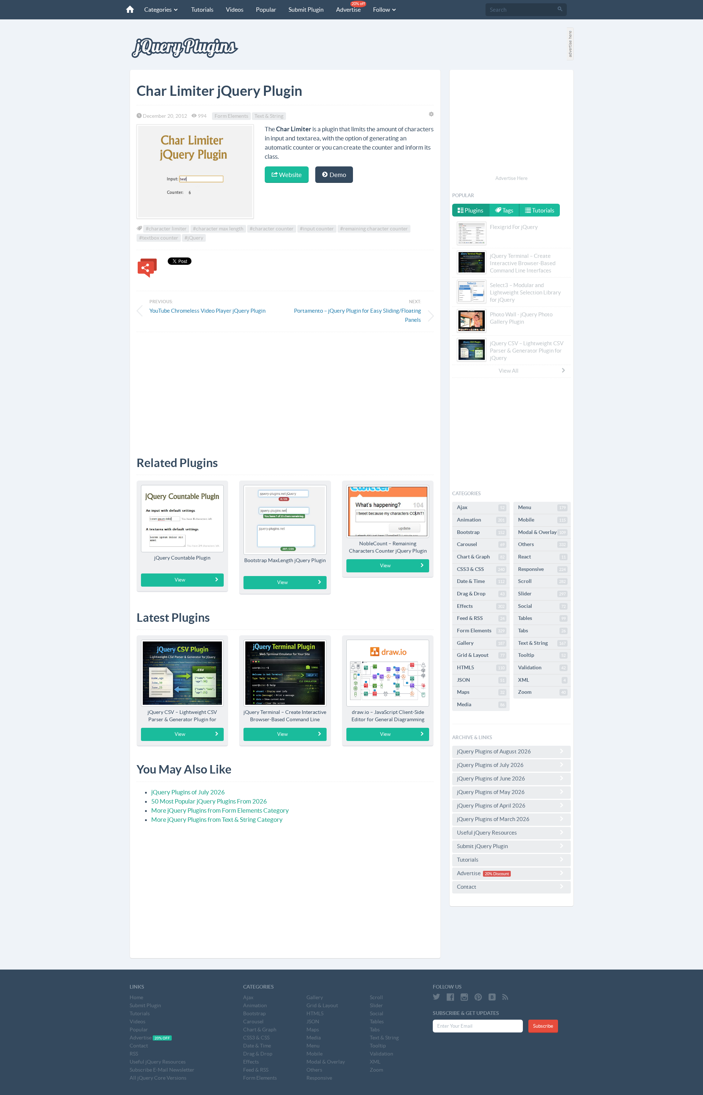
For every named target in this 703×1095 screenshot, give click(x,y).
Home (136, 997)
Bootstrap (481, 532)
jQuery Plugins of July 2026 (188, 792)
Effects (481, 606)
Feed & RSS (481, 618)
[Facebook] (450, 997)
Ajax (481, 507)
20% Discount (497, 874)
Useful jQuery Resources (487, 832)
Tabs (542, 630)
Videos (234, 9)
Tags (507, 210)
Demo (337, 174)
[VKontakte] (492, 997)
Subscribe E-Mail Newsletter (162, 1070)
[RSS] (505, 997)
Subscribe (543, 1026)
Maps (481, 692)
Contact (466, 887)
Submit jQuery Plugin (482, 846)
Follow (382, 9)
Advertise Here (511, 178)
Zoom (542, 692)
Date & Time (481, 581)
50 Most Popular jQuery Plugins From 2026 (209, 801)
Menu (542, 507)
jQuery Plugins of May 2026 (491, 792)
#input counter (317, 229)
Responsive (542, 569)
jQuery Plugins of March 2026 (493, 819)
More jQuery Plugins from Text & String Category (217, 819)
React (542, 557)
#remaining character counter (374, 229)
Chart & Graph (481, 557)
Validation (542, 667)
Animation (481, 520)
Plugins (473, 210)
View (180, 580)
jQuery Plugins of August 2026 (494, 751)
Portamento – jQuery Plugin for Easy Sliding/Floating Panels (357, 315)
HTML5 (481, 667)
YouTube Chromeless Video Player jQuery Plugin (207, 311)
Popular (266, 9)
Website (290, 174)
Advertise (350, 7)
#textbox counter (158, 238)
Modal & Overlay (542, 532)
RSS (134, 1054)
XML (542, 680)
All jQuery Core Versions (158, 1078)
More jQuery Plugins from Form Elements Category (220, 810)
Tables (542, 618)
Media (481, 704)
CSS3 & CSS (481, 569)
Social (542, 606)
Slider (542, 594)
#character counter (272, 229)
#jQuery (194, 238)
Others (542, 544)
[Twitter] (436, 997)
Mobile (542, 520)
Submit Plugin (306, 9)
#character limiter (166, 229)
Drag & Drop (481, 594)
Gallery (481, 643)
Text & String (268, 116)
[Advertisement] (285, 389)
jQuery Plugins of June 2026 (491, 778)
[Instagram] (464, 997)
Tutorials (202, 9)
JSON (481, 680)
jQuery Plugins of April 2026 (491, 805)
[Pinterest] (478, 997)
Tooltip (542, 655)
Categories (158, 9)
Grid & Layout (481, 655)
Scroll (542, 581)
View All (508, 371)
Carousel (481, 544)
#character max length (218, 229)
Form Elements (231, 116)
